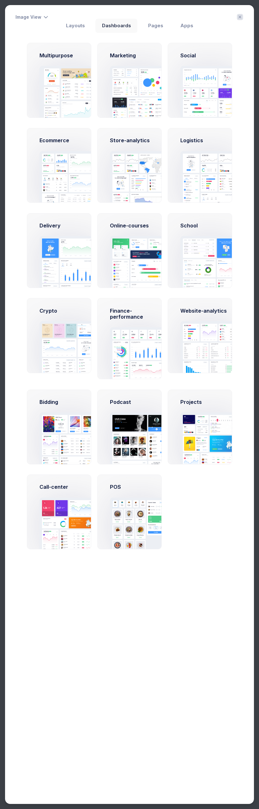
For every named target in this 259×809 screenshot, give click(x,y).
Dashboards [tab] (116, 26)
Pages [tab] (155, 26)
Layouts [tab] (75, 26)
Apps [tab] (186, 26)
